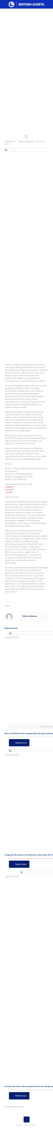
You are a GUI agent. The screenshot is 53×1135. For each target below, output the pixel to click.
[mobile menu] (49, 4)
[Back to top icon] (27, 1119)
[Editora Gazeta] (26, 4)
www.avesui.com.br (32, 459)
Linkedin (8, 492)
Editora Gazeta (24, 141)
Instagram (9, 487)
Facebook (9, 489)
